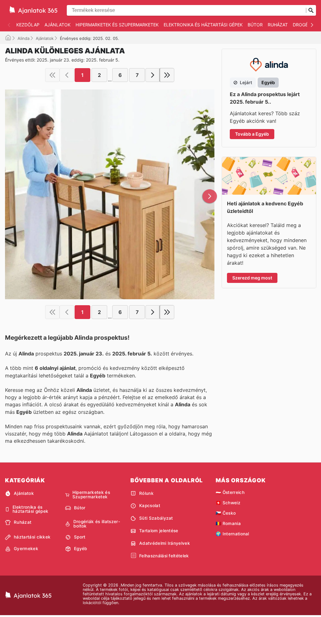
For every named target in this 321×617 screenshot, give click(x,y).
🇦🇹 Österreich (230, 492)
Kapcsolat (149, 505)
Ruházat (278, 24)
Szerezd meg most (252, 277)
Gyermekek (26, 548)
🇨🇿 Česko (226, 513)
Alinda (23, 38)
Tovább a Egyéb (252, 134)
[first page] (52, 75)
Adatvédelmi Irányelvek (164, 543)
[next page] (152, 75)
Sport (80, 536)
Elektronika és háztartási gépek (203, 24)
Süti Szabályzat (156, 518)
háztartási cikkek (32, 536)
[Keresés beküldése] (311, 10)
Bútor (255, 24)
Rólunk (146, 493)
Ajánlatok (58, 24)
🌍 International (232, 533)
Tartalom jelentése (158, 530)
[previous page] (67, 75)
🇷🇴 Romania (228, 523)
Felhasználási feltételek (164, 555)
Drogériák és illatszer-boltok (96, 524)
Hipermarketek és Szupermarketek (117, 24)
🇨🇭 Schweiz (228, 502)
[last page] (167, 75)
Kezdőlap (27, 24)
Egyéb (80, 548)
